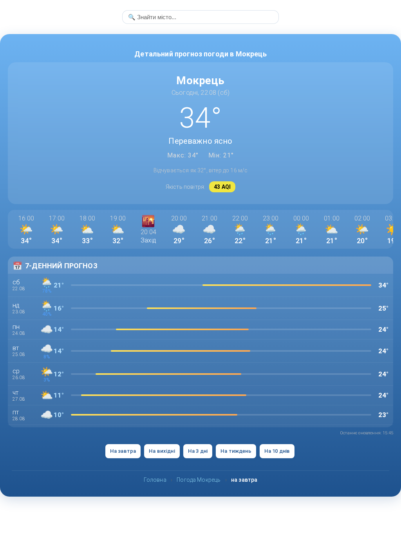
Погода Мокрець (198, 480)
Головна (155, 480)
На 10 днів (277, 451)
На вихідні (162, 451)
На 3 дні (198, 451)
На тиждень (235, 451)
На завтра (123, 451)
